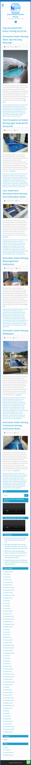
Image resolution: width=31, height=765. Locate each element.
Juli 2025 (7, 600)
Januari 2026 (8, 585)
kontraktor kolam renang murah (17, 186)
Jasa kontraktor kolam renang (19, 108)
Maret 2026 (8, 579)
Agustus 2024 (8, 627)
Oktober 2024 (9, 621)
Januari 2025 (8, 614)
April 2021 (8, 716)
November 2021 (9, 700)
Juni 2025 (7, 603)
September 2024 (9, 624)
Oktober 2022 (9, 679)
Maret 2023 (8, 666)
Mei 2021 (7, 713)
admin (18, 46)
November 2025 (9, 590)
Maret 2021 (8, 719)
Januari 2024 (8, 642)
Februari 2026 (9, 582)
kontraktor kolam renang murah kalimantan (14, 417)
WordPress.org (9, 755)
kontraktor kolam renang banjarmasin (16, 322)
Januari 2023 (8, 671)
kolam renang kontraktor (21, 183)
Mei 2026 (7, 574)
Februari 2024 (9, 640)
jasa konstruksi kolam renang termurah (13, 175)
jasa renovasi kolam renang (16, 249)
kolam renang (11, 183)
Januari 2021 (8, 724)
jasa (8, 174)
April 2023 (8, 663)
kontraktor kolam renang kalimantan (12, 116)
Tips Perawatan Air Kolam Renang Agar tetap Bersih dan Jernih (15, 123)
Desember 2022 (9, 674)
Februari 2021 (9, 721)
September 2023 (9, 653)
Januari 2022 (8, 695)
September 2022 (9, 682)
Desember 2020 (9, 726)
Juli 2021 (7, 711)
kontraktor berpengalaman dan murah (12, 410)
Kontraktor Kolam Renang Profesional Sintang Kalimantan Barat (15, 425)
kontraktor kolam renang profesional (16, 486)
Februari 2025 (9, 611)
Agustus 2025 (8, 598)
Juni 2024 (7, 632)
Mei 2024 (7, 635)
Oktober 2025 (9, 593)
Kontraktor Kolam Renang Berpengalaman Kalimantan (15, 261)
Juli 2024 (7, 629)
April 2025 (8, 608)
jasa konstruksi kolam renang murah (18, 174)
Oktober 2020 (9, 732)
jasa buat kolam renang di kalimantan (16, 397)
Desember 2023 (9, 645)
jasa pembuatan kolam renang (16, 409)
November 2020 (9, 729)
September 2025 (9, 595)
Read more (12, 171)
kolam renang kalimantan (15, 318)
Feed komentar (9, 752)
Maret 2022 (8, 690)
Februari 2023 (9, 669)
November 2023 (9, 648)
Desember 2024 (9, 616)
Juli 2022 (7, 687)
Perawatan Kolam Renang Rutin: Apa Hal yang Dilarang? (15, 39)
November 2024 (9, 619)
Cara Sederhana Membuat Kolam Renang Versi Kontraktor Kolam (15, 193)
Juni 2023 (7, 658)
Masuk (6, 747)
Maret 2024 (8, 637)
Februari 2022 (9, 692)
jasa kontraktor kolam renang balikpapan (13, 109)
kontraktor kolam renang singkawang (12, 418)
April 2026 (8, 577)
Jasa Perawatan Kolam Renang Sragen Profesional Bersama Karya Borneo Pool (15, 540)
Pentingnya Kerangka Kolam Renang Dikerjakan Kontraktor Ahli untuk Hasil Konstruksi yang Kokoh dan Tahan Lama (16, 546)
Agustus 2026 (8, 572)
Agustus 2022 (8, 684)
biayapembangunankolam (13, 105)
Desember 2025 (9, 587)
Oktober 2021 (9, 703)
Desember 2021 (9, 698)
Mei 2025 (7, 606)
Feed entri (8, 750)
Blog (6, 739)
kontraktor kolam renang (16, 114)
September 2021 (9, 705)
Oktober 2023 (9, 650)
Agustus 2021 (8, 708)
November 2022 (9, 677)
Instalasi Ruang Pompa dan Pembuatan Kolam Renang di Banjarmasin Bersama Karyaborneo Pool (16, 562)
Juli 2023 (7, 656)
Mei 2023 (7, 661)
